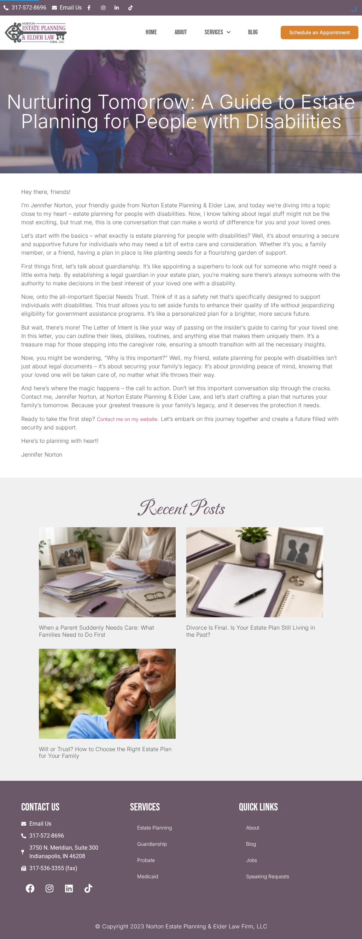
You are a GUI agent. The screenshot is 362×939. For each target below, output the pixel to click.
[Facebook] (30, 888)
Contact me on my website (127, 419)
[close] (348, 871)
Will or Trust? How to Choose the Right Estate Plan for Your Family (105, 752)
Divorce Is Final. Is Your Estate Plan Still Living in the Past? (250, 631)
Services (214, 32)
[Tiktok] (88, 888)
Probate (146, 860)
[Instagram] (49, 888)
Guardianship (152, 844)
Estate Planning (154, 828)
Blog (253, 32)
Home (151, 32)
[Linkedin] (69, 888)
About (181, 32)
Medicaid (147, 876)
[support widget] (340, 922)
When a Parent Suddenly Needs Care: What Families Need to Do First (96, 631)
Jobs (251, 860)
